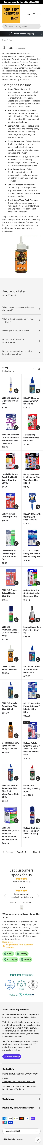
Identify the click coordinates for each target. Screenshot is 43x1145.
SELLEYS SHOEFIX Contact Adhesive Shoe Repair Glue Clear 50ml (10, 439)
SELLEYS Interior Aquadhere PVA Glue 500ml (10, 706)
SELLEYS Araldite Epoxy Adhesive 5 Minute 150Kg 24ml (31, 707)
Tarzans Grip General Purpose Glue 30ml (31, 438)
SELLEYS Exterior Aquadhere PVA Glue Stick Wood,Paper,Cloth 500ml (10, 791)
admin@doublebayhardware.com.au (18, 1081)
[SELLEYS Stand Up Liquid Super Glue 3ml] (10, 385)
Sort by (5, 368)
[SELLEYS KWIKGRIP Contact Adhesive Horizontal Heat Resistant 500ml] (10, 815)
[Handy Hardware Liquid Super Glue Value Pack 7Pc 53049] (32, 461)
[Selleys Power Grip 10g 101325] (10, 501)
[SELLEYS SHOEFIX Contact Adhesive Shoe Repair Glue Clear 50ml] (10, 422)
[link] (8, 852)
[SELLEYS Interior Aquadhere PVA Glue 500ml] (10, 690)
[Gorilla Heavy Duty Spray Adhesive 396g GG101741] (10, 730)
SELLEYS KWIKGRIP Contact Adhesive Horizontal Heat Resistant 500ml (10, 834)
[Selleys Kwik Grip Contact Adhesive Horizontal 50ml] (32, 577)
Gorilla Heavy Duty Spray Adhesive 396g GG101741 (10, 746)
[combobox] (21, 26)
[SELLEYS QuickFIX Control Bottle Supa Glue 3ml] (32, 501)
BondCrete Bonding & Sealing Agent (31, 788)
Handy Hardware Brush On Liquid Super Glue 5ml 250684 (10, 478)
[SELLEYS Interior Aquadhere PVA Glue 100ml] (32, 385)
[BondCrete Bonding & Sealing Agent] (32, 773)
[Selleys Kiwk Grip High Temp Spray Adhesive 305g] (32, 815)
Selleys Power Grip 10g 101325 (9, 515)
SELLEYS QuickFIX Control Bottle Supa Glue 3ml (31, 517)
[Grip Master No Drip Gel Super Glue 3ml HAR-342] (10, 538)
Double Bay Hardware (15, 1139)
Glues (10, 40)
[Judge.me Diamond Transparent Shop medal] (10, 985)
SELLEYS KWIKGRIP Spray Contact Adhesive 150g (10, 631)
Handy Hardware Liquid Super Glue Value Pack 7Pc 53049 (31, 478)
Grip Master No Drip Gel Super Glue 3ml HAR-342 (9, 554)
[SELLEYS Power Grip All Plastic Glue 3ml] (10, 577)
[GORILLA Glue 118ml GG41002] (10, 654)
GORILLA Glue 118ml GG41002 (9, 667)
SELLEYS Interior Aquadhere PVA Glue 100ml (31, 401)
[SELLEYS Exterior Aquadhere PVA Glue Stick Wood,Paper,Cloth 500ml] (10, 772)
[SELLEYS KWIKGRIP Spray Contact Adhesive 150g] (10, 614)
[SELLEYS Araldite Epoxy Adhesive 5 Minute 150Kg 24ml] (32, 690)
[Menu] (39, 14)
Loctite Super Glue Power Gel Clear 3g (32, 630)
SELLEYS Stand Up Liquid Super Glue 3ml (10, 401)
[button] (34, 14)
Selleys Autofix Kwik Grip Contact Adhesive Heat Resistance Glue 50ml (31, 749)
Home (4, 40)
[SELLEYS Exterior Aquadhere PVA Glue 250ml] (32, 654)
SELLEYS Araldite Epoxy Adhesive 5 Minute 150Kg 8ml (31, 553)
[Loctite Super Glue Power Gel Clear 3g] (32, 614)
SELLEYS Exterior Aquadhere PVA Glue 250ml (31, 669)
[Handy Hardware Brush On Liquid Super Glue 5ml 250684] (10, 461)
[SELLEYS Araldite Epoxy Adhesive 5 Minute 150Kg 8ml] (32, 538)
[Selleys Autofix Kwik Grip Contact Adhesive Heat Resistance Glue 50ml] (32, 730)
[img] (21, 878)
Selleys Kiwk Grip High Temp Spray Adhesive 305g (31, 831)
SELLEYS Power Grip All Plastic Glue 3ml (9, 593)
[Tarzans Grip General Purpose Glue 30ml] (32, 422)
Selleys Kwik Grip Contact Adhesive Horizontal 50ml (31, 593)
